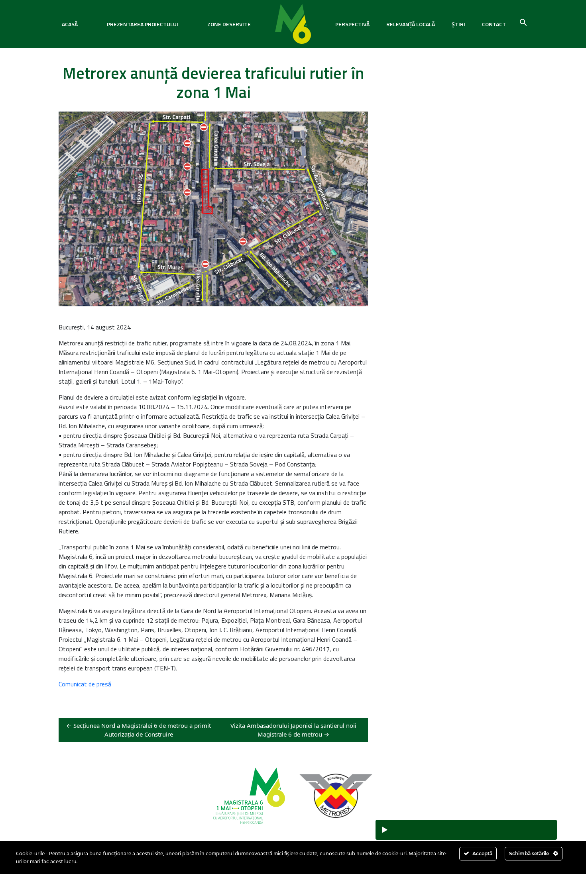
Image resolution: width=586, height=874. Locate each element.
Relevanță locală (410, 24)
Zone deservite (229, 24)
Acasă (70, 24)
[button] (523, 21)
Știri (458, 24)
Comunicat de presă (85, 684)
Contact (494, 24)
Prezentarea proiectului (142, 24)
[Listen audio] (466, 830)
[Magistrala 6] (293, 24)
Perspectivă (352, 24)
